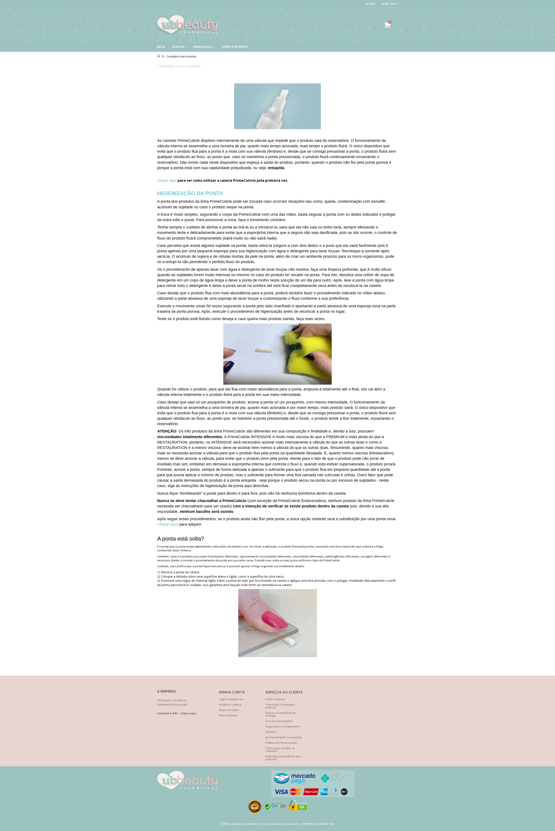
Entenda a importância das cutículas (283, 757)
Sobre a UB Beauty (235, 47)
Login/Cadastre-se (231, 699)
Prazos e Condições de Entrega (280, 714)
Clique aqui (167, 180)
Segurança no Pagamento (282, 726)
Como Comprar (275, 699)
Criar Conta (389, 3)
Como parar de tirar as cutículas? (280, 749)
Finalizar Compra (230, 704)
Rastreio (270, 732)
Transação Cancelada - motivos (280, 706)
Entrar (370, 3)
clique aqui (188, 713)
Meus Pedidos (228, 715)
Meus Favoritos (229, 710)
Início (158, 56)
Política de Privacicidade (281, 743)
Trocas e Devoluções (279, 721)
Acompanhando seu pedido (283, 737)
